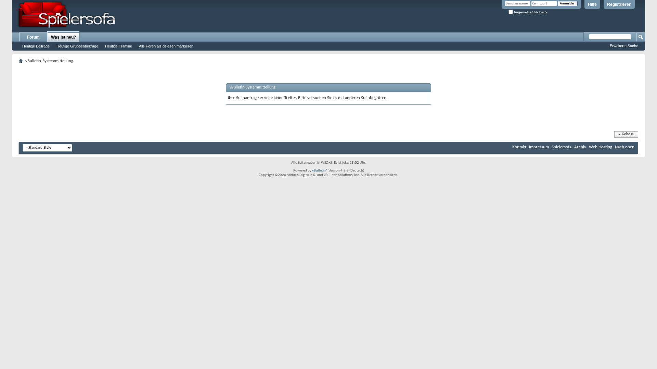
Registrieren (619, 4)
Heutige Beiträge (36, 46)
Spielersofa (561, 147)
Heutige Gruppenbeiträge (77, 46)
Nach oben (624, 147)
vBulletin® (320, 171)
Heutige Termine (118, 46)
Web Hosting (600, 147)
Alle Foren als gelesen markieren (166, 46)
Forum (33, 37)
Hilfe (592, 4)
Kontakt (519, 147)
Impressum (539, 147)
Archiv (580, 147)
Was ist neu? (63, 37)
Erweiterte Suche (624, 46)
